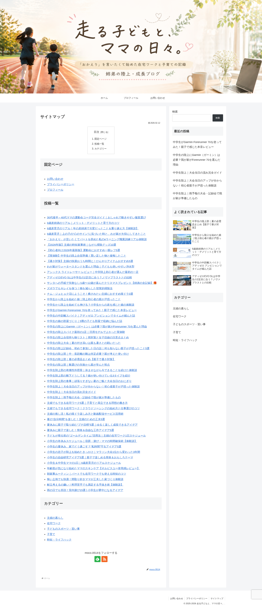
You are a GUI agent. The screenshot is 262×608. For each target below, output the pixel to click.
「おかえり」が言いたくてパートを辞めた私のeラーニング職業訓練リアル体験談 (97, 239)
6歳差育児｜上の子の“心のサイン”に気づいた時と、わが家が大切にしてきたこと (96, 233)
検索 (175, 111)
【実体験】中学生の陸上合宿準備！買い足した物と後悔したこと (86, 255)
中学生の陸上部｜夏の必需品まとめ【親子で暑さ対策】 (81, 359)
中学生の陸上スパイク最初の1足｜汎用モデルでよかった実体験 (86, 332)
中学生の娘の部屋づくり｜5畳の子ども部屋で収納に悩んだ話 (84, 321)
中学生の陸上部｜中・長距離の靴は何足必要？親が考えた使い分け (88, 353)
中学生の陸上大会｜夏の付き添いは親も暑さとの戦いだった (84, 342)
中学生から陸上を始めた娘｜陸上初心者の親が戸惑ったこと (84, 299)
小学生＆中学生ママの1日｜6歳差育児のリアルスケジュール (84, 462)
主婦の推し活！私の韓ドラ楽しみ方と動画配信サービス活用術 (85, 413)
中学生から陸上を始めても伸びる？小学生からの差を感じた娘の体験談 (90, 304)
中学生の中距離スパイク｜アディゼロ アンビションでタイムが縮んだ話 (91, 315)
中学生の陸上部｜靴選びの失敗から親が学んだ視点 (78, 364)
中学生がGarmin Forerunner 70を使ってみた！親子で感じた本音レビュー (92, 310)
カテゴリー (100, 148)
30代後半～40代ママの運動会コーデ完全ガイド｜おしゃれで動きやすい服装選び (96, 217)
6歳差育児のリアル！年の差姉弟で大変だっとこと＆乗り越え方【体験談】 (93, 228)
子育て (51, 534)
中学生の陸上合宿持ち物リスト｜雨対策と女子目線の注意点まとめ (88, 337)
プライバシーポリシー (60, 184)
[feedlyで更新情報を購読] (97, 559)
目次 (96, 131)
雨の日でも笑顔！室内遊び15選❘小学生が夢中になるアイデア (85, 490)
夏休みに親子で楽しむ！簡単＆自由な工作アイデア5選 (80, 430)
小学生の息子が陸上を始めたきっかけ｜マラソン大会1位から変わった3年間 (93, 452)
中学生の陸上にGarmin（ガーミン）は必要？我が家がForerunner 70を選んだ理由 (97, 326)
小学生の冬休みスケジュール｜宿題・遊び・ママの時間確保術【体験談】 (92, 441)
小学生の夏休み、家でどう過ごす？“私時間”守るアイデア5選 (84, 446)
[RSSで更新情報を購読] (104, 559)
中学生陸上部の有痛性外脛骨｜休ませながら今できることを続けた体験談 (92, 370)
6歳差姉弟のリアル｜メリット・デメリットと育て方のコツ (83, 222)
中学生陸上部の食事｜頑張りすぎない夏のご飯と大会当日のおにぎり (89, 381)
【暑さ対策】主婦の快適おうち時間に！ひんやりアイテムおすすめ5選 (90, 261)
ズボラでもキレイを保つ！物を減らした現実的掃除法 (80, 288)
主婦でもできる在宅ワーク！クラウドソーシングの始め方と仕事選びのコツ (93, 408)
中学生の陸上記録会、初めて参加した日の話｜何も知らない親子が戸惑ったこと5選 (98, 348)
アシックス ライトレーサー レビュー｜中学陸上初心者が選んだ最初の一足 (93, 272)
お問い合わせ (55, 178)
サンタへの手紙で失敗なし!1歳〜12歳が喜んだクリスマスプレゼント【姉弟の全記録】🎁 (102, 282)
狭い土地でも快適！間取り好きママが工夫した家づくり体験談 (85, 479)
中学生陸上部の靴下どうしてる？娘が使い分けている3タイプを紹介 (88, 375)
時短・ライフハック (59, 539)
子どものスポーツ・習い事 (63, 528)
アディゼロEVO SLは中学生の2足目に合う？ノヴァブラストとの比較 (89, 277)
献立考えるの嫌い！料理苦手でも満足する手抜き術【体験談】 (85, 484)
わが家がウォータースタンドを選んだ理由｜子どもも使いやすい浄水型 (90, 266)
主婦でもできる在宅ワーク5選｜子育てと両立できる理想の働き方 (87, 402)
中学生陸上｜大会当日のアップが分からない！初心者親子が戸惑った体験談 (93, 386)
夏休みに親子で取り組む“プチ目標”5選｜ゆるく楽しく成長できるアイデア (92, 424)
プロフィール (55, 189)
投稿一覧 (99, 143)
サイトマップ (217, 598)
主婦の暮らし (55, 517)
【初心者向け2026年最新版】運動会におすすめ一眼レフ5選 (83, 250)
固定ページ (100, 138)
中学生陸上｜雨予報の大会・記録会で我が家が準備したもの (84, 397)
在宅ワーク (54, 523)
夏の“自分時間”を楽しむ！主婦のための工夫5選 (76, 419)
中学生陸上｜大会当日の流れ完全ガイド (71, 392)
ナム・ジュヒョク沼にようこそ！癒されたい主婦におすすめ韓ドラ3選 (90, 293)
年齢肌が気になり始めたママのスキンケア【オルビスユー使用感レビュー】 (93, 468)
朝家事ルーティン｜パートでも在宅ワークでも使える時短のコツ (86, 473)
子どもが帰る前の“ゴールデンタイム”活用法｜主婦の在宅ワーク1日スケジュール (96, 435)
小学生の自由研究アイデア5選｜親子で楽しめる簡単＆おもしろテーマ (90, 457)
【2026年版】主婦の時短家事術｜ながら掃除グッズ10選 (81, 244)
